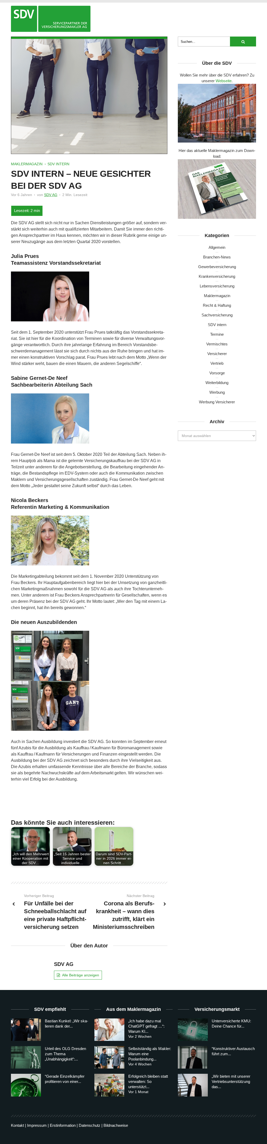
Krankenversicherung (217, 276)
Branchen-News (217, 257)
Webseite (224, 81)
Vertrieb (216, 363)
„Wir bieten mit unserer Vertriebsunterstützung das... (231, 1081)
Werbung (217, 392)
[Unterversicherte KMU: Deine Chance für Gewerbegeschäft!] (193, 1029)
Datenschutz (89, 1125)
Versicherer (217, 353)
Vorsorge (217, 373)
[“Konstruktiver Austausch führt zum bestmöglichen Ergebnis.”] (193, 1057)
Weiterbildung (216, 382)
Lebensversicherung (217, 286)
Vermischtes (217, 344)
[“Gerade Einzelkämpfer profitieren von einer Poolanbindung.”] (26, 1085)
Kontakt (17, 1125)
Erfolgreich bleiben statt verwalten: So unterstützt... (148, 1081)
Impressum (37, 1125)
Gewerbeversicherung (217, 266)
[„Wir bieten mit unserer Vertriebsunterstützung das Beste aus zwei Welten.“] (193, 1085)
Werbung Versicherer (217, 402)
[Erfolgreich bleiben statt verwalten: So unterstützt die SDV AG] (109, 1085)
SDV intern (58, 164)
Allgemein (217, 247)
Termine (217, 334)
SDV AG (50, 195)
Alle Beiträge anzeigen (80, 975)
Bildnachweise (116, 1125)
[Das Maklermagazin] (50, 19)
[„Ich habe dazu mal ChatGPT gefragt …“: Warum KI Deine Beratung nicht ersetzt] (109, 1029)
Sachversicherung (217, 315)
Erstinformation (63, 1125)
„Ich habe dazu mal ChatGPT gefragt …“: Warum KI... (146, 1026)
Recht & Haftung (217, 305)
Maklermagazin (27, 164)
